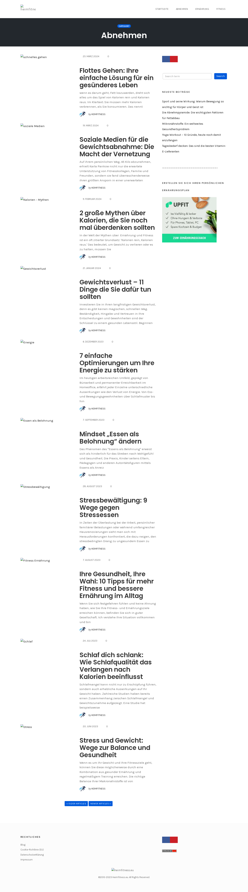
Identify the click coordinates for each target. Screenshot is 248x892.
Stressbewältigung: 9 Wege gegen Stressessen (113, 507)
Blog (23, 844)
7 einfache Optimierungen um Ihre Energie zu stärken (117, 363)
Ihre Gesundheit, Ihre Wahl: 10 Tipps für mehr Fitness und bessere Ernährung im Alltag (117, 585)
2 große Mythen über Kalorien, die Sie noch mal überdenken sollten (117, 220)
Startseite (162, 9)
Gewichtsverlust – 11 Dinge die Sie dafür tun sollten (115, 289)
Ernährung (202, 9)
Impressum (27, 859)
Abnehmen (182, 9)
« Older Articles (76, 803)
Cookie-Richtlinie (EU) (32, 849)
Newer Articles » (100, 803)
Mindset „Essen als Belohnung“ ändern (111, 438)
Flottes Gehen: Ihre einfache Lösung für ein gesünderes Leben (117, 77)
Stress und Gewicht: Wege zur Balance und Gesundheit (115, 747)
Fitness (221, 9)
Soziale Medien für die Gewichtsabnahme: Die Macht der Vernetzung (117, 146)
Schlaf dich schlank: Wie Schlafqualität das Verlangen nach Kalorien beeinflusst (116, 665)
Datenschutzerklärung (32, 854)
